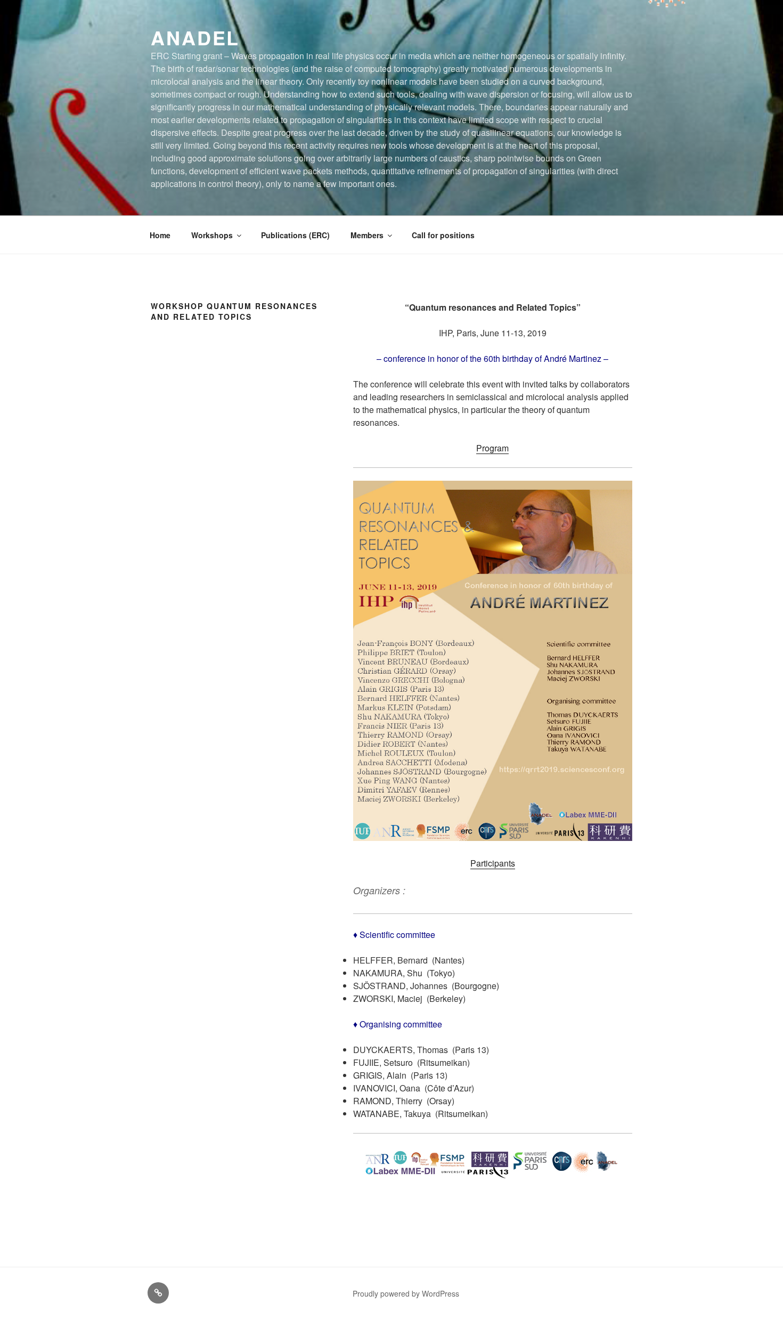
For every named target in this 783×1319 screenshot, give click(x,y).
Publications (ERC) (295, 235)
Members (367, 235)
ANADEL (195, 37)
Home (160, 235)
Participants (492, 863)
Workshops (212, 235)
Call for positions (443, 235)
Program (492, 448)
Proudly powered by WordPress (406, 1293)
